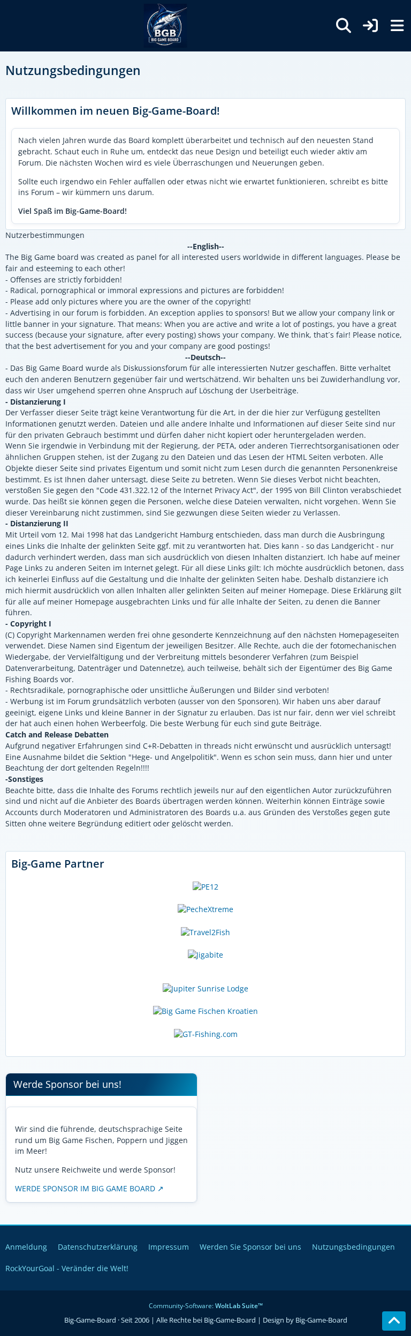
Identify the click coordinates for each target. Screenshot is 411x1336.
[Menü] (397, 25)
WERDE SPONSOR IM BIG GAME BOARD (85, 1188)
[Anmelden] (370, 25)
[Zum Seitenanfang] (394, 1321)
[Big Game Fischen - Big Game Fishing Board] (165, 25)
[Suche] (343, 25)
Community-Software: (206, 1305)
